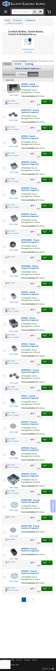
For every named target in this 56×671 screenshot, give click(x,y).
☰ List (7, 63)
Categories (30, 20)
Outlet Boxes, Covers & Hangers (28, 50)
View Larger (13, 95)
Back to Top (47, 669)
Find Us (19, 660)
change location (47, 61)
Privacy (27, 660)
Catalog (29, 63)
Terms (34, 660)
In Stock (41, 96)
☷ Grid (17, 63)
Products (17, 20)
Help (12, 660)
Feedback (53, 506)
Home (7, 20)
